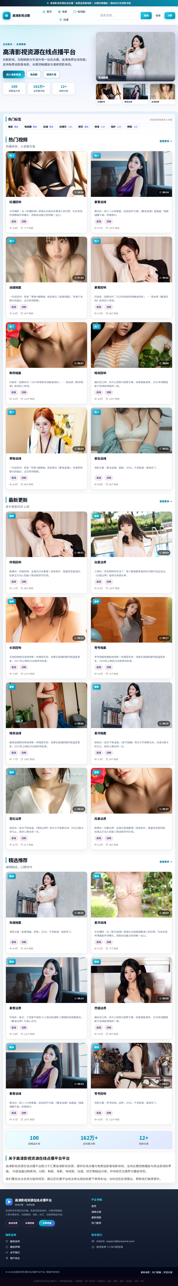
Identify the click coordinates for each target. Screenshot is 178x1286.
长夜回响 (15, 648)
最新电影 (145, 1272)
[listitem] (108, 94)
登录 (158, 15)
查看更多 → (166, 141)
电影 (64, 11)
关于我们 (15, 1252)
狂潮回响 (15, 202)
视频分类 (96, 1212)
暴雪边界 (15, 1008)
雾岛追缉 (100, 458)
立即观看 (46, 1223)
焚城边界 (100, 1008)
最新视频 (96, 1217)
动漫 (65, 19)
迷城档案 (15, 287)
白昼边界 (100, 562)
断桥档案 (15, 373)
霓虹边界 (15, 819)
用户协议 (15, 1258)
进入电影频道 (13, 74)
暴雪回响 (100, 287)
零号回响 (100, 1094)
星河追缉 (100, 923)
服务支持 (15, 1241)
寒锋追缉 (15, 458)
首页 (49, 11)
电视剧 (81, 11)
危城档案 (15, 923)
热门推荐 (96, 1223)
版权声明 (15, 1247)
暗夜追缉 (15, 733)
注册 (170, 15)
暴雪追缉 (100, 202)
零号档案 (100, 648)
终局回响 (15, 562)
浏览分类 (167, 1272)
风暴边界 (100, 819)
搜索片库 (51, 74)
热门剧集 (156, 1272)
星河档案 (100, 733)
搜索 (146, 15)
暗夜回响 (100, 373)
